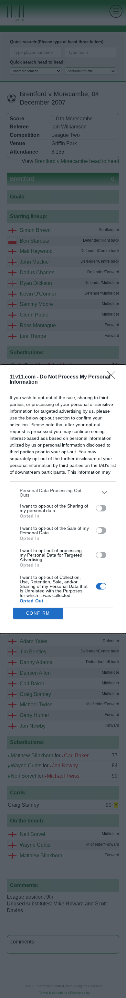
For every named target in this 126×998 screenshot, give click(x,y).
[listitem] (63, 492)
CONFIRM (38, 613)
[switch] (101, 508)
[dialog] (63, 499)
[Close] (113, 377)
